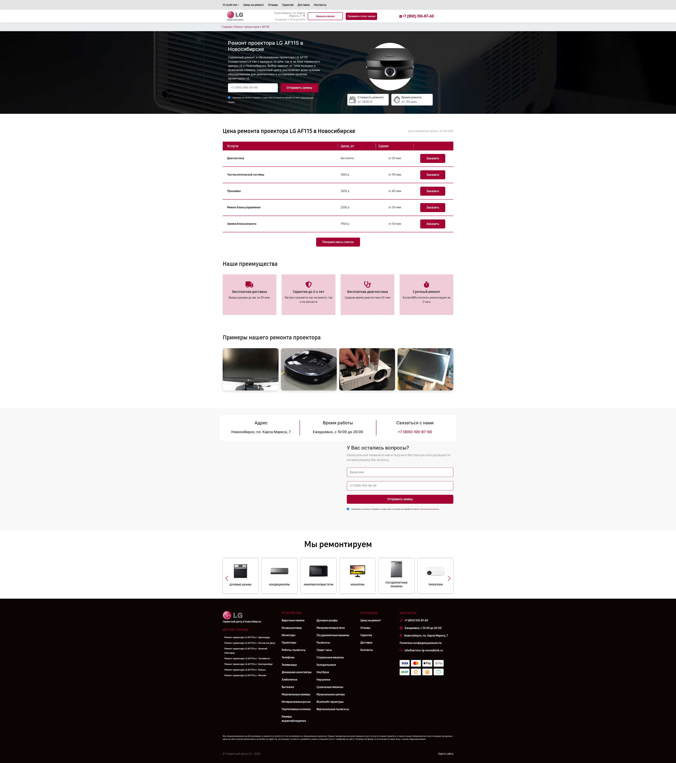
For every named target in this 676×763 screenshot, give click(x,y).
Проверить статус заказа (361, 16)
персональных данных (429, 509)
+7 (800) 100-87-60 (415, 432)
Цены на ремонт (253, 5)
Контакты (320, 5)
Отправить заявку (299, 88)
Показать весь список (338, 242)
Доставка (304, 5)
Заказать (432, 158)
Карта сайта (445, 753)
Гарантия (287, 5)
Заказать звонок (325, 16)
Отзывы (273, 5)
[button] (226, 578)
